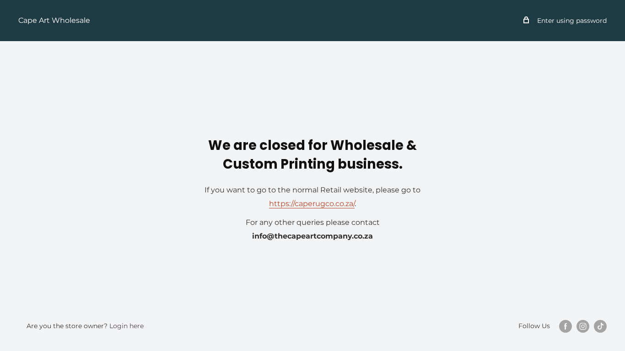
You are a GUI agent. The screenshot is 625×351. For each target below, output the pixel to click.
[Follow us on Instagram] (583, 326)
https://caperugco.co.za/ (312, 203)
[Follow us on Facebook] (565, 326)
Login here (126, 326)
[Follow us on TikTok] (600, 326)
